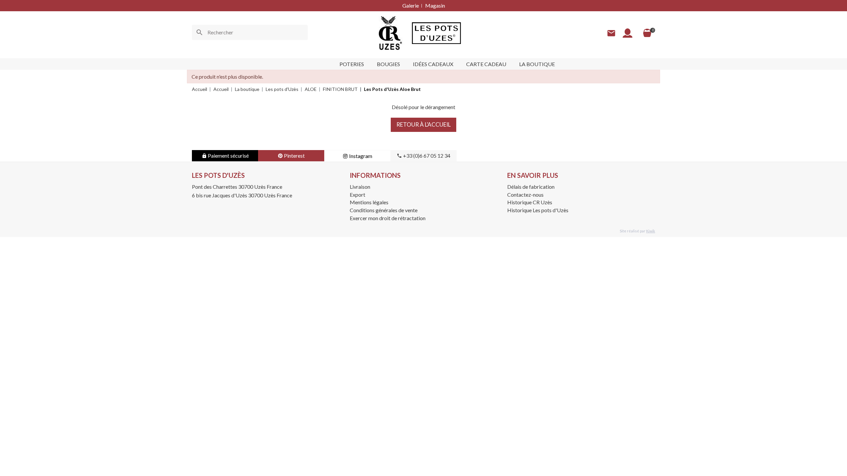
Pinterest (294, 155)
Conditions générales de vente (384, 210)
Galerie (410, 5)
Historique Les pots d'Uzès (537, 210)
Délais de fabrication (531, 186)
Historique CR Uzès (529, 202)
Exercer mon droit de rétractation (387, 218)
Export (357, 194)
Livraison (360, 186)
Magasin (435, 5)
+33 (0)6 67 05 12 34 (426, 155)
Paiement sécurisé (228, 155)
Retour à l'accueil (423, 124)
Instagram (360, 156)
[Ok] (199, 32)
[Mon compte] (628, 33)
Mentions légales (369, 202)
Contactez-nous (525, 194)
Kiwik (650, 231)
